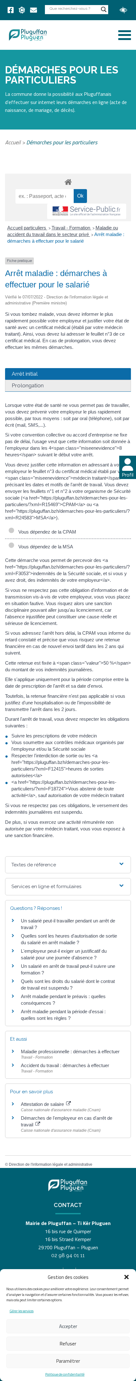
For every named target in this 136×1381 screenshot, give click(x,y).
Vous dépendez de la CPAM (46, 531)
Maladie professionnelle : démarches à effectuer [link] (70, 1051)
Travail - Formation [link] (71, 227)
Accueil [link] (13, 142)
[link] (11, 10)
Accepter (68, 1326)
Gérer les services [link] (21, 1311)
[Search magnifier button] (103, 9)
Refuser (68, 1343)
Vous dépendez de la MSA (44, 546)
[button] (126, 1277)
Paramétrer (68, 1361)
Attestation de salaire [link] (43, 1104)
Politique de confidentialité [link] (64, 1374)
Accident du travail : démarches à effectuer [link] (65, 1065)
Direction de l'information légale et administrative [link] (50, 1164)
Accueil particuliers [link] (27, 227)
